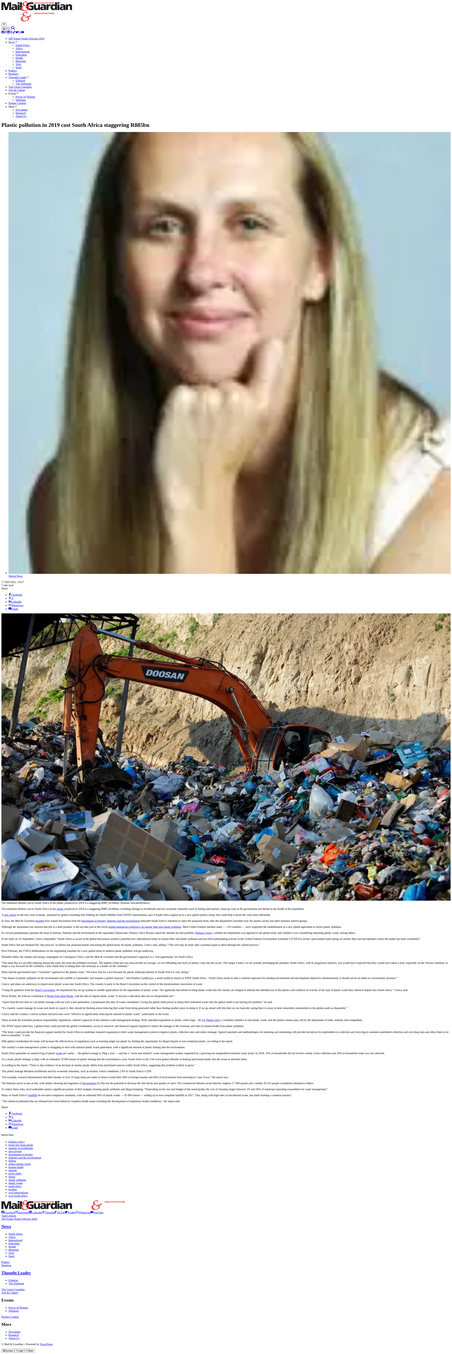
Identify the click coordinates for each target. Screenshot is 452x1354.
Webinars (13, 1310)
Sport (11, 1256)
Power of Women (18, 1307)
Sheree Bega (15, 576)
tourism (12, 1189)
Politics (5, 1262)
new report (10, 914)
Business (6, 1265)
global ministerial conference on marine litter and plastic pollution (145, 926)
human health (15, 1167)
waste (59, 1053)
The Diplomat (16, 1283)
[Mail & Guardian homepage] (226, 11)
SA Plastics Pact (211, 1020)
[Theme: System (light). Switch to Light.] (6, 29)
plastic (60, 908)
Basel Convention (45, 990)
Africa (12, 1237)
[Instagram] (5, 32)
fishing (12, 1160)
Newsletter (14, 1331)
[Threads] (11, 32)
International (15, 1240)
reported (39, 920)
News (6, 1226)
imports (12, 1170)
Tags (4, 1215)
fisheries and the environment (24, 1157)
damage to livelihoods (20, 1148)
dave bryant (15, 1151)
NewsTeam (46, 1344)
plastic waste (15, 1183)
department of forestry (20, 1154)
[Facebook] (2, 32)
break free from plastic (20, 1144)
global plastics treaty (19, 1164)
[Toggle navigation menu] (4, 24)
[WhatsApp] (19, 32)
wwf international (18, 1192)
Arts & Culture (9, 1292)
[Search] (13, 28)
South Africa (15, 1233)
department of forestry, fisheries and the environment (110, 920)
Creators (11, 1215)
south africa (14, 1186)
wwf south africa (17, 1195)
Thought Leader (16, 1273)
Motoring (13, 1249)
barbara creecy (16, 1141)
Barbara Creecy (204, 932)
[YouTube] (22, 32)
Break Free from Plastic (60, 996)
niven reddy (15, 1173)
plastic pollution (17, 1179)
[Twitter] (17, 32)
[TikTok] (14, 32)
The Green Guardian (13, 1289)
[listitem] (8, 1212)
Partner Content (10, 1316)
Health (12, 1246)
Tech (11, 1252)
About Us (13, 1338)
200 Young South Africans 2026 (19, 1218)
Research (13, 1335)
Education (14, 1243)
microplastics (89, 1083)
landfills (32, 1095)
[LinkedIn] (8, 32)
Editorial (13, 1280)
